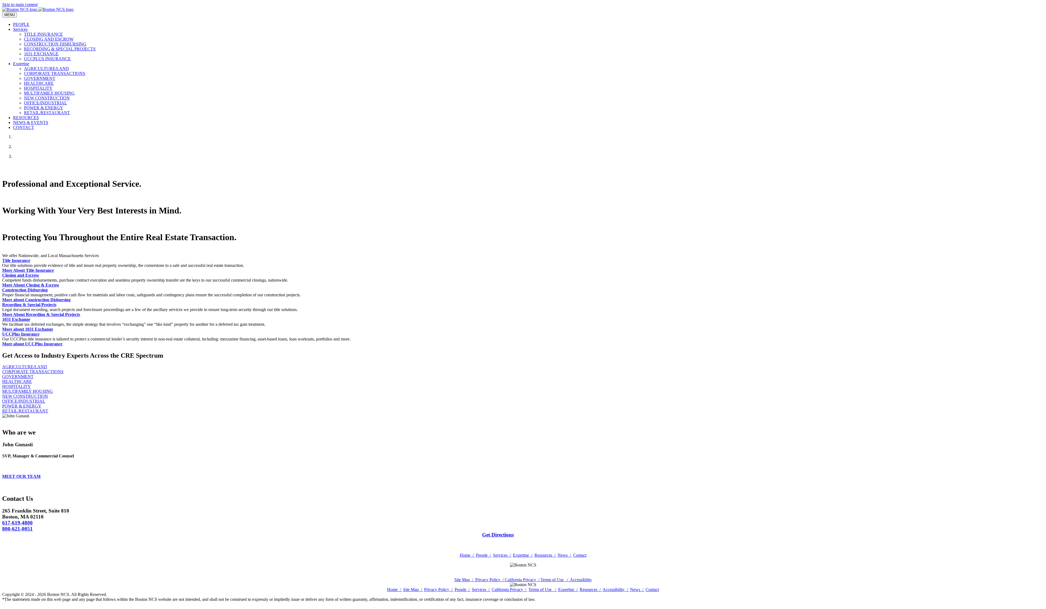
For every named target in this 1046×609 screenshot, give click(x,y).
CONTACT (23, 127)
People (484, 555)
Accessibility (580, 579)
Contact (579, 555)
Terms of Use (554, 579)
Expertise (21, 63)
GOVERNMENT (39, 78)
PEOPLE (21, 24)
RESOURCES (26, 117)
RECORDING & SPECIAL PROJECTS (60, 49)
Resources (545, 555)
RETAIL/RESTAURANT (47, 112)
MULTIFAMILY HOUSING (49, 93)
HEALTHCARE (39, 83)
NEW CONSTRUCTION (47, 98)
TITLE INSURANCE (43, 34)
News (565, 555)
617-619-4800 (17, 523)
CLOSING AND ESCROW (49, 39)
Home (467, 555)
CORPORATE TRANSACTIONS (54, 73)
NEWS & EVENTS (30, 122)
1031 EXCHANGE (41, 54)
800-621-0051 (17, 529)
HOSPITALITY (38, 88)
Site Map (464, 579)
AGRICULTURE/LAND (46, 68)
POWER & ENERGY (43, 107)
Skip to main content (20, 4)
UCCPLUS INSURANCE (47, 58)
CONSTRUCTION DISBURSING (55, 44)
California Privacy (522, 579)
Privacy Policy (489, 579)
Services (20, 29)
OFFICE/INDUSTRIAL (45, 103)
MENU (9, 15)
